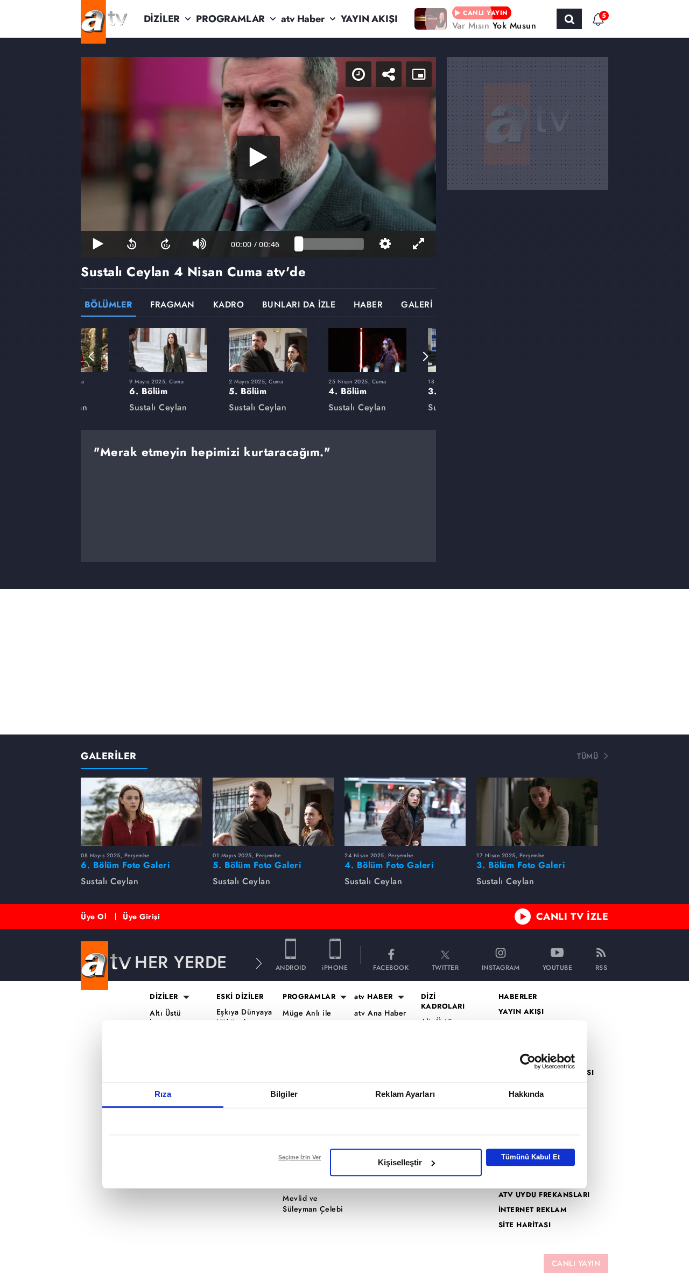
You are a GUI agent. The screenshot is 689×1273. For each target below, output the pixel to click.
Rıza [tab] (162, 1094)
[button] (91, 356)
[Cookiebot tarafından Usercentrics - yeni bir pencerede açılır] (528, 1061)
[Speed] (358, 74)
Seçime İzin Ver (299, 1157)
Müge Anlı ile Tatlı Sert (307, 1018)
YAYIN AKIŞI (369, 19)
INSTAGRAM (501, 967)
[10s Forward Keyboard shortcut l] (165, 244)
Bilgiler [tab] (284, 1094)
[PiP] (419, 74)
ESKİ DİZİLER (240, 997)
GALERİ (416, 305)
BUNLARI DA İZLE (299, 305)
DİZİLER (162, 19)
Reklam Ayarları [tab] (405, 1094)
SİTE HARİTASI (524, 1225)
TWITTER (445, 967)
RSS (601, 967)
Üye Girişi (141, 916)
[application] (258, 157)
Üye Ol (94, 916)
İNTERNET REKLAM (532, 1210)
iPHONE (335, 967)
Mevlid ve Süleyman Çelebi (313, 1203)
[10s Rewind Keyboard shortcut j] (132, 244)
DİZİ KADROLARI (443, 1001)
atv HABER (373, 997)
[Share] (389, 74)
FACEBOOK (391, 967)
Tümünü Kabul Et (530, 1157)
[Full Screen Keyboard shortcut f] (419, 244)
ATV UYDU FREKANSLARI (544, 1195)
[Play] (258, 157)
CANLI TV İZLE (572, 917)
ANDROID (291, 967)
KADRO (228, 305)
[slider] (331, 244)
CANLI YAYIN (576, 1263)
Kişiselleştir (400, 1162)
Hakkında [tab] (526, 1094)
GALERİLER (109, 756)
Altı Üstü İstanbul (165, 1018)
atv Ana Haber (380, 1013)
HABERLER (517, 997)
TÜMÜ (587, 756)
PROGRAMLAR (230, 19)
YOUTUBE (558, 967)
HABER (368, 305)
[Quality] (385, 244)
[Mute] (199, 244)
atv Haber (302, 19)
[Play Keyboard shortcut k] (98, 244)
